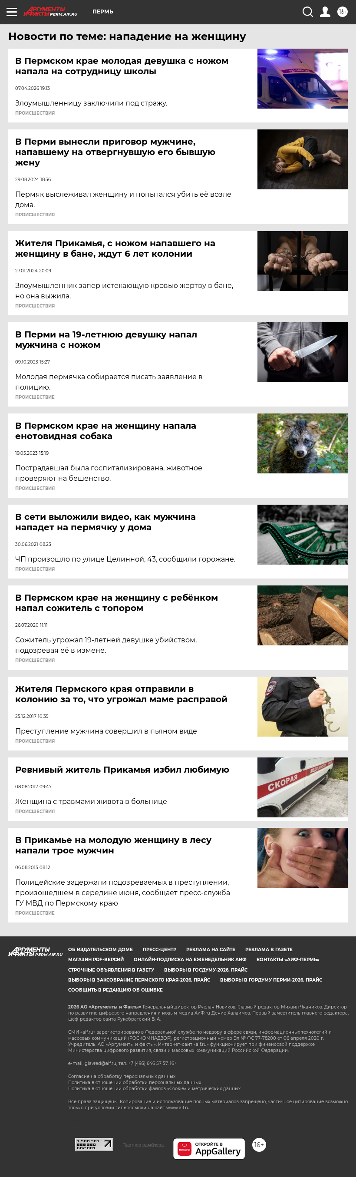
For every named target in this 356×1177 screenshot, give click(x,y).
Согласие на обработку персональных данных (121, 1076)
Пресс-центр (159, 949)
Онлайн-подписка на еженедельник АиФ (190, 959)
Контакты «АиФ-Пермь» (288, 959)
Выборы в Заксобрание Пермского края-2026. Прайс (139, 980)
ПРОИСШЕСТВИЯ (35, 113)
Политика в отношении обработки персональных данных (134, 1082)
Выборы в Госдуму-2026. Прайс (205, 970)
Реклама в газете (269, 949)
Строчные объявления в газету (111, 970)
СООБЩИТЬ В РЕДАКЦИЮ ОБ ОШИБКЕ (115, 990)
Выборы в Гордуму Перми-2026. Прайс (271, 980)
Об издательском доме (100, 949)
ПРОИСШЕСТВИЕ (35, 397)
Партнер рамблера (143, 1144)
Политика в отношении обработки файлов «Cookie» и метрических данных (154, 1088)
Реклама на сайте (210, 949)
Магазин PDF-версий (96, 959)
